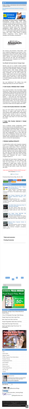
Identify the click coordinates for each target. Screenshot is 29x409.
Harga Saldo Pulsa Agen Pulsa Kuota (10, 323)
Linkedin (24, 180)
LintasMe (14, 181)
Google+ (19, 180)
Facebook (10, 180)
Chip (3, 351)
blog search (4, 392)
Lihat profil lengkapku (13, 380)
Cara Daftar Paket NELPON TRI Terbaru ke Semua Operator (17, 214)
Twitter (15, 180)
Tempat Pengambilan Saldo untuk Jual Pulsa (12, 321)
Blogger (19, 405)
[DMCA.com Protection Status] (6, 388)
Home (4, 402)
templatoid (10, 405)
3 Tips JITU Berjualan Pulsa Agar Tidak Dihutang (12, 315)
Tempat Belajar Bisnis (7, 367)
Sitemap (12, 402)
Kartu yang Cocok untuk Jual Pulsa (10, 319)
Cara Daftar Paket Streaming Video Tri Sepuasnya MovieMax (17, 205)
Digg (10, 181)
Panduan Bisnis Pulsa (15, 404)
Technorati (5, 181)
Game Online (5, 353)
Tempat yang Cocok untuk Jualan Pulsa (11, 317)
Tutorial (4, 371)
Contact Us (14, 403)
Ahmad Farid (11, 375)
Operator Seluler (5, 355)
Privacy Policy (22, 402)
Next (22, 277)
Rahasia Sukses (6, 366)
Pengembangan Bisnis (7, 360)
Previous (8, 277)
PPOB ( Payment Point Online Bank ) (10, 357)
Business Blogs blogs (6, 389)
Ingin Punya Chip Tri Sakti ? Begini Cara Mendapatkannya (17, 187)
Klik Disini (18, 171)
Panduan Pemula (6, 358)
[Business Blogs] (14, 388)
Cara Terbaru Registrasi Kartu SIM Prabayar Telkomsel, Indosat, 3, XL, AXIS (17, 196)
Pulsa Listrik (5, 364)
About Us (8, 402)
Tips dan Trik (5, 369)
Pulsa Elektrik (5, 362)
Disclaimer (17, 402)
